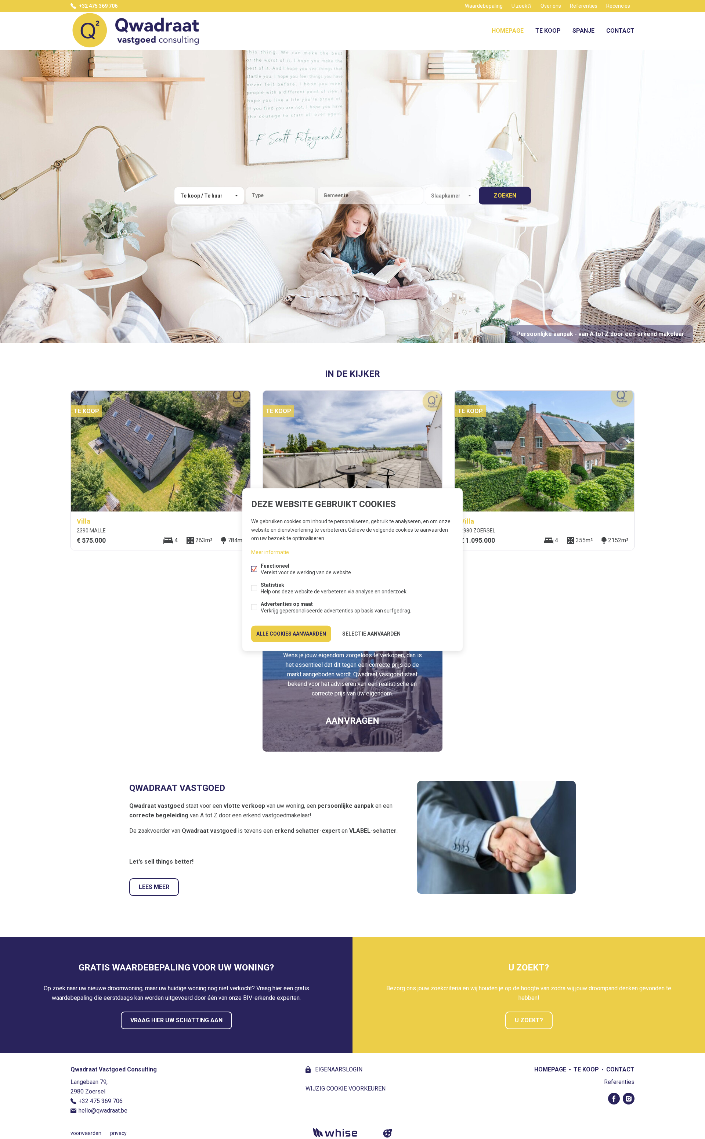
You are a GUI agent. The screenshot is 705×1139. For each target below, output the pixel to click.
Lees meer (154, 886)
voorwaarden (85, 1133)
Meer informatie (270, 552)
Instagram (628, 1098)
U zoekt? (521, 6)
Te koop (548, 30)
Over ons (550, 6)
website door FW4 (387, 1133)
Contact (620, 30)
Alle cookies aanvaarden (291, 634)
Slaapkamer (445, 196)
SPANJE (583, 30)
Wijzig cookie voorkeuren (346, 1088)
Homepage (508, 30)
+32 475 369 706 (98, 6)
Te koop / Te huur (201, 196)
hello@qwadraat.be (103, 1110)
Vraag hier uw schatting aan (176, 1020)
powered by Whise (344, 1132)
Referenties (583, 6)
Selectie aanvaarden (371, 634)
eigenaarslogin (338, 1069)
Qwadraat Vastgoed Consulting (113, 1069)
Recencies (618, 6)
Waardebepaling (484, 6)
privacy (118, 1133)
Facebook (614, 1098)
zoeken (505, 195)
